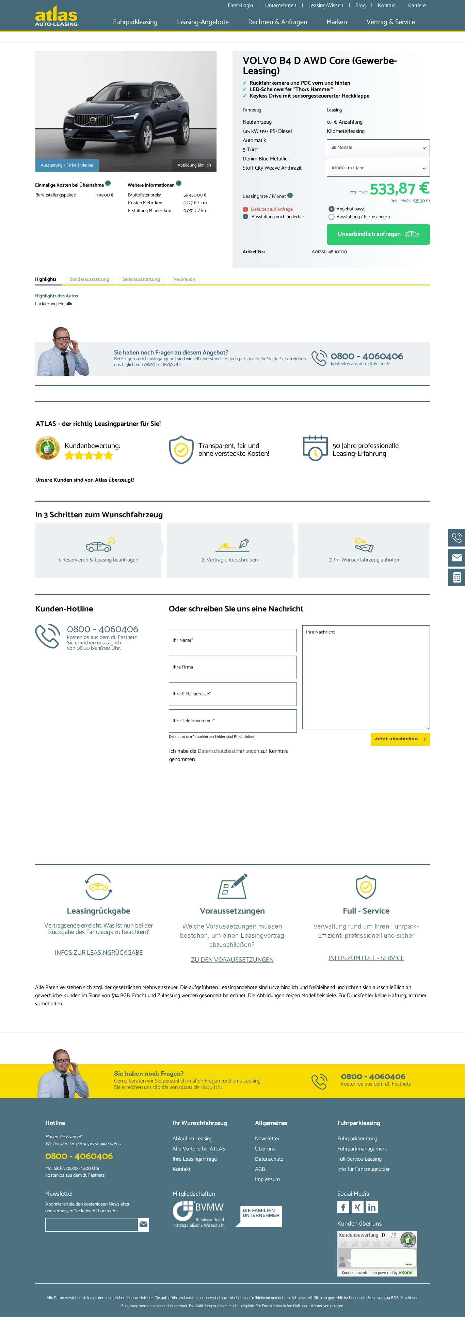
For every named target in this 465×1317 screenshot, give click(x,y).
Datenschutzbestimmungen (228, 751)
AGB (260, 1169)
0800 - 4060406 (373, 1077)
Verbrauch (184, 279)
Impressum (267, 1179)
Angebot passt (350, 209)
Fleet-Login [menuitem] (240, 5)
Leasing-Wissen (326, 5)
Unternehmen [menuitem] (280, 5)
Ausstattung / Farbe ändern (363, 217)
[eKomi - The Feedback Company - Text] (113, 449)
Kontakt (387, 5)
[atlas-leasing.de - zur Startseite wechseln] (56, 15)
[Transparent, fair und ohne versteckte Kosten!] (232, 452)
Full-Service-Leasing (359, 1159)
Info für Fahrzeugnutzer (363, 1169)
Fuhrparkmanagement (362, 1149)
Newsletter (267, 1138)
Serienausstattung (141, 279)
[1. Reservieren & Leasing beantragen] (101, 550)
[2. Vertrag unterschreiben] (232, 550)
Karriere (417, 5)
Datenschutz (269, 1159)
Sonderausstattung (89, 279)
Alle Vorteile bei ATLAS (199, 1149)
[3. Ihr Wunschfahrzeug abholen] (364, 550)
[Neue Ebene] (98, 921)
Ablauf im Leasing (192, 1138)
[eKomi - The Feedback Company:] (378, 1254)
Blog (361, 5)
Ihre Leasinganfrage (195, 1159)
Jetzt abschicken (396, 739)
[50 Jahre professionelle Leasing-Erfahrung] (366, 452)
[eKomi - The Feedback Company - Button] (47, 449)
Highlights (46, 279)
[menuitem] (135, 22)
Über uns (265, 1149)
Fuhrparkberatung (357, 1138)
